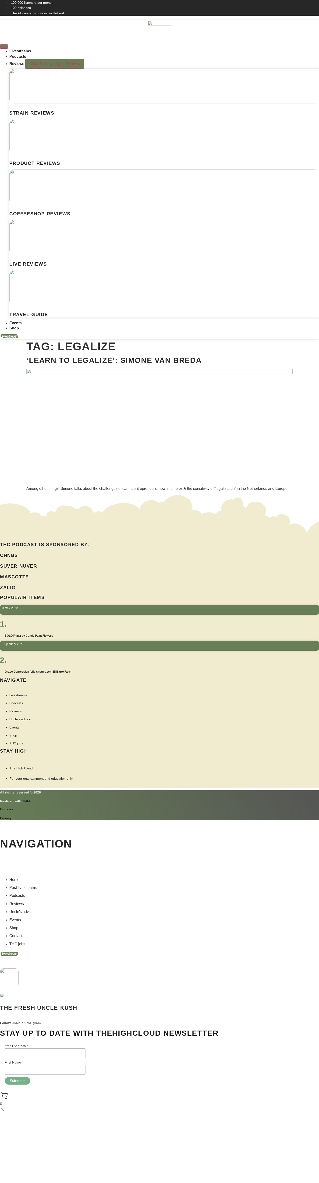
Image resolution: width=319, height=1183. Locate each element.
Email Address (16, 1046)
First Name (13, 1062)
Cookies (6, 809)
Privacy (6, 818)
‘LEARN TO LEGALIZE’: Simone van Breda (114, 360)
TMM (26, 801)
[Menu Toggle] (4, 46)
